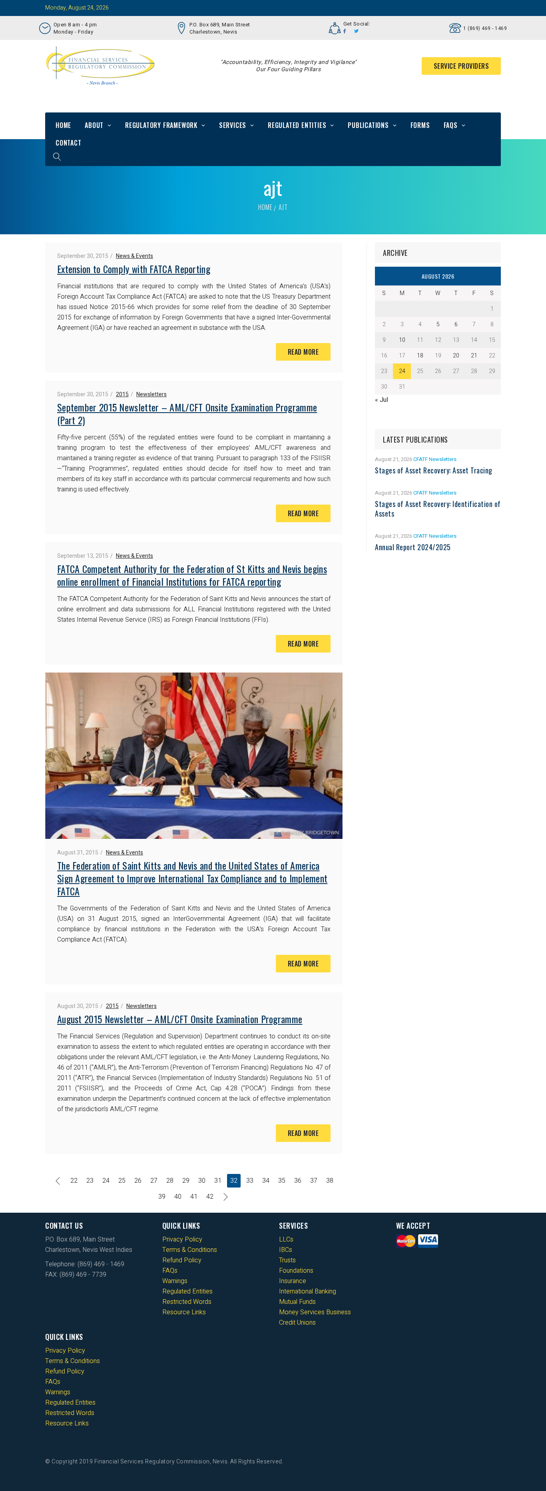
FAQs (451, 125)
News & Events (134, 256)
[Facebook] (344, 31)
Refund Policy (181, 1260)
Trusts (287, 1260)
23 (90, 1181)
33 (249, 1181)
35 (281, 1181)
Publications (368, 125)
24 (106, 1181)
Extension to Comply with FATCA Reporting (133, 268)
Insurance (292, 1281)
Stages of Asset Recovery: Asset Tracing (433, 470)
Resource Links (184, 1312)
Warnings (174, 1281)
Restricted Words (186, 1302)
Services (232, 125)
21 (474, 355)
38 (329, 1181)
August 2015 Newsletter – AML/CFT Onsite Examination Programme (179, 1019)
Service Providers (461, 66)
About (94, 125)
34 (265, 1181)
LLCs (286, 1239)
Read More (303, 352)
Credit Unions (297, 1322)
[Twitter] (356, 31)
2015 (122, 394)
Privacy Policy (182, 1239)
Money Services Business (315, 1312)
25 (122, 1181)
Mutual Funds (297, 1302)
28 (169, 1181)
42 (209, 1197)
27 (153, 1181)
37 (313, 1181)
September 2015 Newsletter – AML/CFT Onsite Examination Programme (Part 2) (187, 413)
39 (161, 1197)
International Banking (307, 1291)
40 (177, 1197)
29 (185, 1181)
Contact (69, 143)
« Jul (381, 400)
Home (63, 125)
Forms (420, 125)
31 (217, 1181)
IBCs (285, 1250)
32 (233, 1181)
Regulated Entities (297, 125)
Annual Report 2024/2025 (413, 547)
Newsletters (151, 394)
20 (456, 355)
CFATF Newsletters (434, 459)
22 (74, 1181)
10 (402, 340)
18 (420, 355)
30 (201, 1181)
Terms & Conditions (189, 1250)
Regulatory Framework (161, 125)
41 (193, 1197)
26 (137, 1181)
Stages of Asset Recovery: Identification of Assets (438, 509)
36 (297, 1181)
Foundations (296, 1270)
